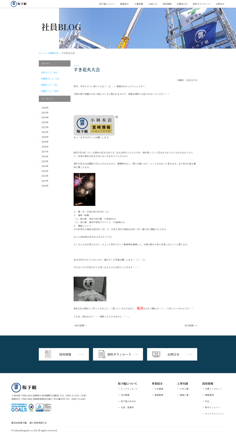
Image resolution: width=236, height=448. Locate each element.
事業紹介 (124, 3)
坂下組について (107, 3)
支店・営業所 (127, 407)
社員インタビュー (213, 388)
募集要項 (209, 395)
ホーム (42, 53)
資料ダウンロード (201, 3)
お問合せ (220, 3)
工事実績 (138, 3)
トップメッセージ (129, 388)
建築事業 (158, 395)
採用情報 (167, 3)
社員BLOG (182, 3)
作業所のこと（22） (51, 78)
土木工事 (184, 388)
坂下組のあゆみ (128, 401)
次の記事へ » (191, 325)
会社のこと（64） (50, 72)
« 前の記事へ (80, 325)
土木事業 (158, 388)
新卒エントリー (212, 407)
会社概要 (125, 395)
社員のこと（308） (50, 91)
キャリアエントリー (215, 413)
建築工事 (184, 395)
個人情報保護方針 (38, 422)
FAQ (207, 401)
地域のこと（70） (50, 84)
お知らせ (152, 3)
